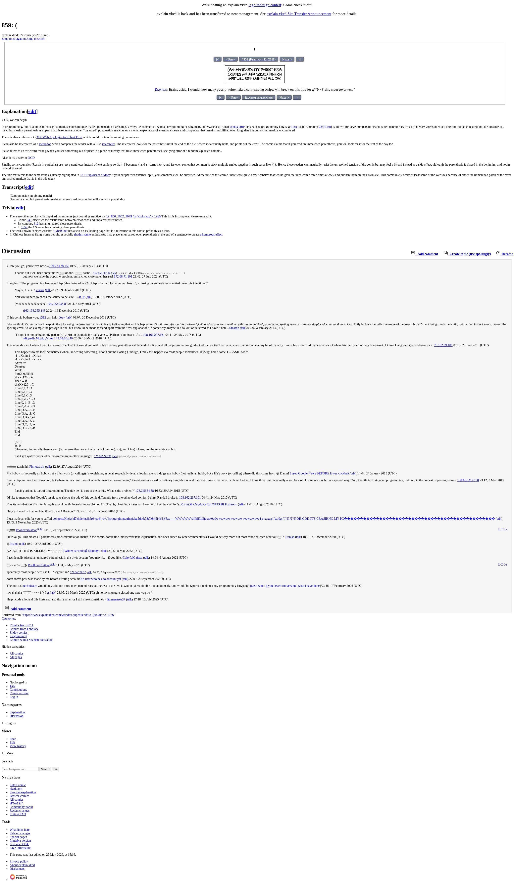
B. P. (82, 297)
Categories (8, 618)
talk (114, 273)
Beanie (13, 543)
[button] (3, 723)
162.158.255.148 (34, 310)
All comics (16, 653)
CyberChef (60, 231)
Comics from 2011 (21, 625)
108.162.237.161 (154, 334)
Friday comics (19, 632)
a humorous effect (211, 234)
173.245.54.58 (144, 490)
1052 (120, 216)
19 (107, 216)
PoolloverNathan (26, 530)
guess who (257, 585)
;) (48, 592)
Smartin (234, 328)
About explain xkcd (22, 865)
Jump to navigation (14, 38)
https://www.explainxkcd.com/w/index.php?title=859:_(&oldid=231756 (68, 615)
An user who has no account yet (100, 579)
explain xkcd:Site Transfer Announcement (299, 14)
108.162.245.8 (56, 303)
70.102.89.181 (443, 345)
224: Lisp (325, 126)
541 (29, 220)
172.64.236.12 (78, 572)
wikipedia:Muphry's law (38, 338)
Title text (161, 89)
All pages (16, 657)
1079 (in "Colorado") (139, 216)
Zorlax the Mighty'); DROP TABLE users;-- (209, 504)
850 (113, 216)
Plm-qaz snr (36, 466)
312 (36, 223)
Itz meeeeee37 (116, 599)
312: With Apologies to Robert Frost (59, 137)
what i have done (309, 585)
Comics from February (24, 629)
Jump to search (36, 38)
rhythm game (82, 234)
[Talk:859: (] (413, 254)
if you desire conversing (280, 585)
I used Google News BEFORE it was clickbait (319, 473)
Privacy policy (19, 861)
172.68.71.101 (123, 276)
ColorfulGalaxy (132, 557)
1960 (157, 216)
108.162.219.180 (468, 480)
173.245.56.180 (102, 456)
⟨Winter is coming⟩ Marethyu (81, 550)
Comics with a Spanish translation (31, 639)
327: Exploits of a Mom (95, 175)
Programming (18, 636)
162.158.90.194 (101, 273)
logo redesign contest (265, 5)
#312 (43, 317)
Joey (62, 317)
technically (30, 585)
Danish (289, 537)
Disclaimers (17, 868)
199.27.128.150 (59, 266)
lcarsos (40, 290)
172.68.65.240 (63, 338)
